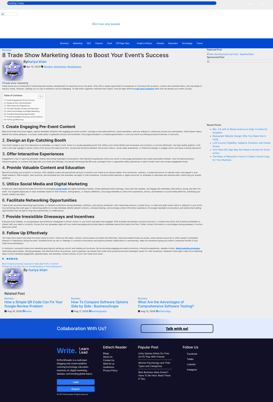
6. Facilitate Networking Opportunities (20, 114)
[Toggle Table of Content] (39, 96)
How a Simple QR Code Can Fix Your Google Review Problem (33, 304)
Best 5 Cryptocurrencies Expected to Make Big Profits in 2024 (29, 264)
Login (76, 382)
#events (48, 66)
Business (64, 43)
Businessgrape (98, 311)
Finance (99, 43)
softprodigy (164, 311)
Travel (199, 43)
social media (61, 189)
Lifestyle (160, 43)
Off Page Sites (123, 43)
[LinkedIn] (256, 4)
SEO (89, 43)
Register (76, 389)
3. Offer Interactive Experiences (17, 106)
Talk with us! (177, 328)
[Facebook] (243, 4)
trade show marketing (144, 89)
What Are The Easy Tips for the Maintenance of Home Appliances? (33, 266)
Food (109, 43)
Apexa (28, 311)
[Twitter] (250, 4)
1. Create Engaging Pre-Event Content (20, 100)
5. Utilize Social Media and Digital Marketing (22, 111)
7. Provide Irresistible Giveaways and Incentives (24, 117)
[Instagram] (262, 4)
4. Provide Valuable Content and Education (22, 109)
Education (173, 43)
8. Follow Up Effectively (14, 120)
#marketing (60, 66)
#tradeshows (74, 66)
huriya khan (37, 62)
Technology (187, 43)
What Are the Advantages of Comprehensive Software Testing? (166, 304)
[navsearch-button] (263, 43)
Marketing (77, 43)
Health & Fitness (144, 43)
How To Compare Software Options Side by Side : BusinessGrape (99, 304)
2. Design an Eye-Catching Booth (18, 103)
